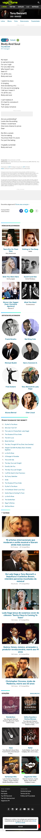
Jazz (11, 16)
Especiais (4, 791)
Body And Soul (9, 441)
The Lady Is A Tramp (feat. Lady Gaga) (17, 431)
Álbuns (9, 21)
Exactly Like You (10, 466)
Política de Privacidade (27, 796)
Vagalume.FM (34, 693)
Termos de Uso (25, 793)
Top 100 (12, 7)
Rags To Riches (10, 503)
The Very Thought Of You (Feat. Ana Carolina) (19, 444)
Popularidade (35, 21)
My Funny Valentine (11, 476)
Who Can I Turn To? (11, 428)
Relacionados (24, 21)
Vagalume (10, 2)
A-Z (28, 7)
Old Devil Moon (9, 506)
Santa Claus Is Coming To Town (14, 493)
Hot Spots (4, 793)
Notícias (35, 7)
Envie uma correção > (22, 204)
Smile (6, 480)
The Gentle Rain (10, 500)
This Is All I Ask (9, 460)
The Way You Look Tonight (13, 463)
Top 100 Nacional (6, 796)
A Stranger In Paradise (12, 456)
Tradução (13, 40)
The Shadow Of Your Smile (13, 434)
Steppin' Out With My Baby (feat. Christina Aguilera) (18, 449)
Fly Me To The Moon (11, 424)
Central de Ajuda (25, 791)
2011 (9, 167)
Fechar (20, 826)
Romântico (18, 16)
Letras (3, 21)
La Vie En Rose (9, 453)
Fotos (16, 21)
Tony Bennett (18, 13)
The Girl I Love (9, 438)
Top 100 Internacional (8, 798)
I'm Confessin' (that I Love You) (14, 490)
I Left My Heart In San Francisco (15, 473)
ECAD (2, 168)
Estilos (21, 7)
